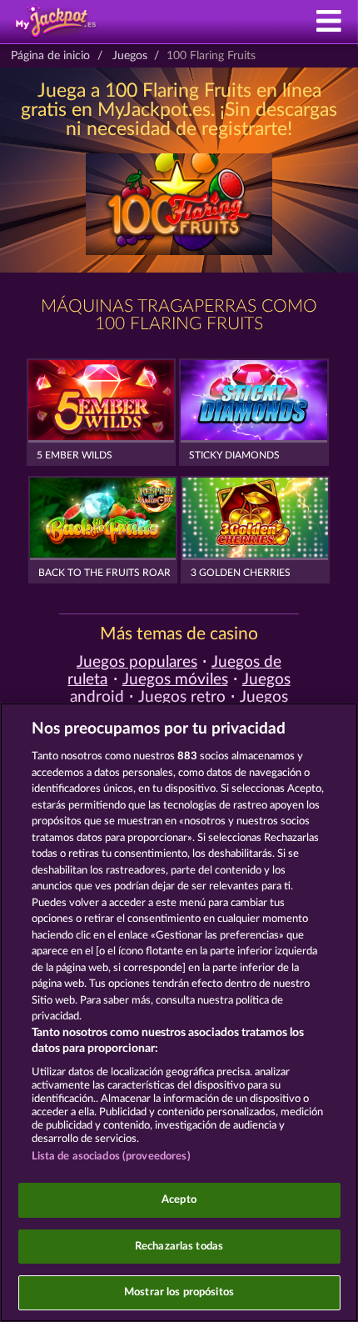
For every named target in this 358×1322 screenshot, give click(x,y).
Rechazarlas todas (179, 1246)
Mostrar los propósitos (179, 1292)
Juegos (129, 56)
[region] (179, 1012)
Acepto (179, 1199)
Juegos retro (182, 697)
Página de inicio (50, 56)
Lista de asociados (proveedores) (111, 1156)
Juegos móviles (175, 680)
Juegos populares (137, 662)
